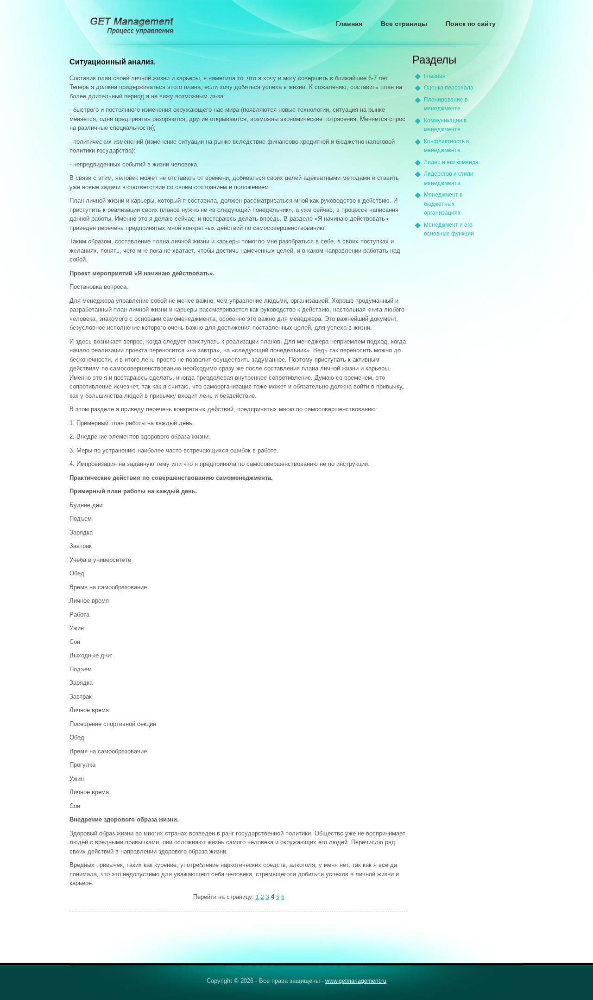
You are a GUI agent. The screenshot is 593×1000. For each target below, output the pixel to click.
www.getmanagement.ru (355, 981)
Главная (349, 23)
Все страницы (404, 23)
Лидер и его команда (451, 162)
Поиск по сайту (471, 23)
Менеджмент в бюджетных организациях (443, 203)
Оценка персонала (448, 87)
